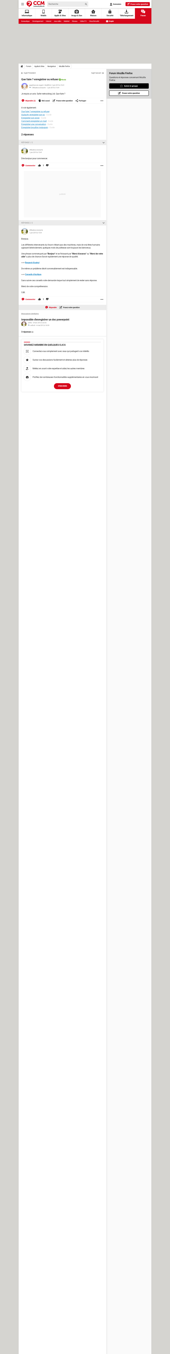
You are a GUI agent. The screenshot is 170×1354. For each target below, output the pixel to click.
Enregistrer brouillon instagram (34, 127)
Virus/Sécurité (94, 21)
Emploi (111, 21)
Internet (48, 21)
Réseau (74, 21)
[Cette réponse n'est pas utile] (47, 165)
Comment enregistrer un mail (34, 121)
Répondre (53, 307)
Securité (110, 15)
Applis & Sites (60, 15)
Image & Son (76, 15)
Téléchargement (126, 15)
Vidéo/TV (83, 21)
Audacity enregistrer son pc (33, 114)
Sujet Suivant (96, 73)
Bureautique (25, 21)
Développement (37, 21)
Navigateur (51, 66)
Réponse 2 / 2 (27, 223)
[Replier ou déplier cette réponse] (103, 142)
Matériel (66, 21)
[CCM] (35, 4)
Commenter (30, 165)
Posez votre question (64, 101)
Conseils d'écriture (33, 274)
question (139, 4)
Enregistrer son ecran (30, 118)
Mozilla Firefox (64, 66)
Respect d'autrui (32, 262)
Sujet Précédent (30, 73)
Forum (143, 15)
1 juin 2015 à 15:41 (53, 88)
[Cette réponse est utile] (39, 165)
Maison (93, 15)
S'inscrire (62, 386)
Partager (82, 101)
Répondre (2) (30, 101)
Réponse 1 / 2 (27, 142)
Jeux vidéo (57, 21)
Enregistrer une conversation (33, 124)
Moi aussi (46, 101)
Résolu (63, 80)
